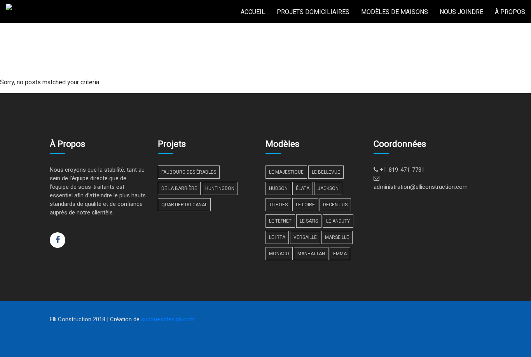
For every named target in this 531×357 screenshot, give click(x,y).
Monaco (279, 253)
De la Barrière (179, 188)
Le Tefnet (280, 221)
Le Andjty (338, 221)
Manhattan (311, 253)
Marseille (337, 237)
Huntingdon (219, 188)
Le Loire (305, 204)
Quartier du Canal (184, 204)
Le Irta (277, 237)
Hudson (278, 188)
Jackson (328, 188)
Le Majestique (286, 172)
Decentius (335, 204)
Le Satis (309, 221)
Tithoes (278, 204)
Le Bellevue (326, 172)
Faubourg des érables (188, 172)
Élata (302, 188)
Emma (340, 253)
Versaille (305, 237)
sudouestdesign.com (168, 319)
